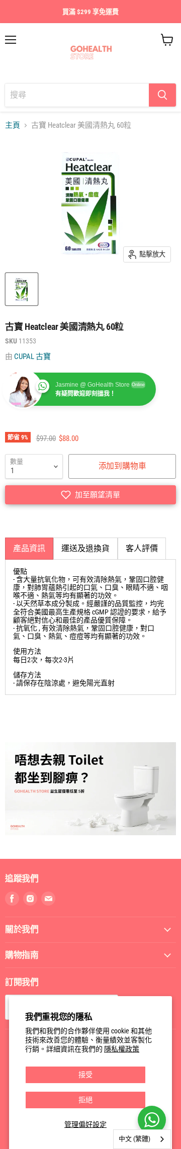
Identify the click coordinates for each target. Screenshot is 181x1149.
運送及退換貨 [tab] (85, 548)
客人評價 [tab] (142, 548)
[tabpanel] (90, 627)
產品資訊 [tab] (29, 548)
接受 (85, 1075)
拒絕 (85, 1100)
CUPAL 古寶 (32, 356)
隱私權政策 (121, 1049)
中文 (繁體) (134, 1138)
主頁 (12, 125)
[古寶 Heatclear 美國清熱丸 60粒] (22, 289)
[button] (90, 494)
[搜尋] (162, 95)
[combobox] (142, 1139)
